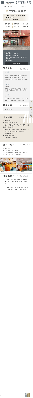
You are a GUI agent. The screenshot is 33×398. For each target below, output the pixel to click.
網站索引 (2, 2)
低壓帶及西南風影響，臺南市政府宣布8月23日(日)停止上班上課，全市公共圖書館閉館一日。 (16, 90)
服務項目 (16, 24)
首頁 (5, 6)
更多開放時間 (16, 63)
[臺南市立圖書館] (18, 4)
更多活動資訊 (24, 105)
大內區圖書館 (22, 6)
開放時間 (7, 27)
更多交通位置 (24, 176)
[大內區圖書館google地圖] (16, 291)
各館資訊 (15, 6)
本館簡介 (7, 24)
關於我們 (10, 6)
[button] (28, 395)
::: (3, 6)
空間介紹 (25, 24)
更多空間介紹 (24, 145)
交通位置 (16, 27)
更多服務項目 (23, 117)
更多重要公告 (24, 69)
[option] (8, 165)
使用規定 (25, 27)
